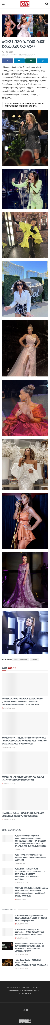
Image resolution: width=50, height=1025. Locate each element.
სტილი (34, 660)
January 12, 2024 (22, 882)
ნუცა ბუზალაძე (21, 660)
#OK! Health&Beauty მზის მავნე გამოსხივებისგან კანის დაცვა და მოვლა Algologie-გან (31, 918)
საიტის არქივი (24, 994)
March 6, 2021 (21, 863)
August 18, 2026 (22, 924)
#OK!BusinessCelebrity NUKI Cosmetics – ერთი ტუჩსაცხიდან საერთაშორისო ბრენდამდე (29, 932)
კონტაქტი (25, 987)
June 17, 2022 (21, 899)
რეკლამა (37, 987)
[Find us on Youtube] (27, 1010)
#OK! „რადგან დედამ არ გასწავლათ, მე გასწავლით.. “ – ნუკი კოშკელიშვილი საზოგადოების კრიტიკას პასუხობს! (30, 874)
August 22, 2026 (9, 708)
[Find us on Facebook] (20, 1010)
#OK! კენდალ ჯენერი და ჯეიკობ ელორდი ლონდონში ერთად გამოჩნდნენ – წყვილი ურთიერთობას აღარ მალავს (24, 741)
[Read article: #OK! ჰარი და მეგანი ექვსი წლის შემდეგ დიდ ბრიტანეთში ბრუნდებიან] (25, 762)
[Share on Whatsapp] (30, 60)
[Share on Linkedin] (19, 60)
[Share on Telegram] (42, 60)
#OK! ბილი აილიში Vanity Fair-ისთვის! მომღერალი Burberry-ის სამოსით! (30, 857)
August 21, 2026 (9, 783)
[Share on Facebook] (7, 60)
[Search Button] (46, 4)
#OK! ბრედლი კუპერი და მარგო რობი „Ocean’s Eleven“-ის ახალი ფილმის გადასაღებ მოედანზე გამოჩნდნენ (22, 702)
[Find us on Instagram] (24, 1010)
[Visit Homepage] (24, 4)
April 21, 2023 (21, 849)
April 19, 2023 (7, 52)
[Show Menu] (3, 4)
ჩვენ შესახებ (12, 987)
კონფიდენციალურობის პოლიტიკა (24, 990)
